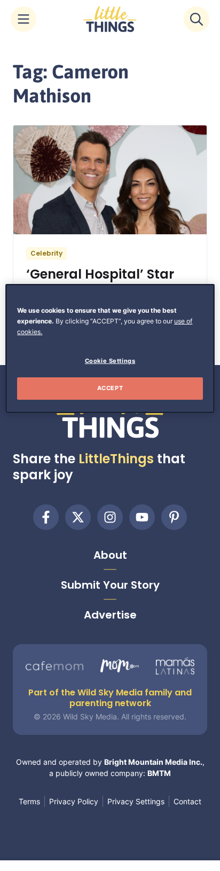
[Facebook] (46, 517)
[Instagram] (110, 517)
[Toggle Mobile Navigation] (23, 19)
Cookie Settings (110, 361)
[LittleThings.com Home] (110, 19)
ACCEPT (110, 388)
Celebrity (46, 253)
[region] (109, 348)
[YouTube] (142, 517)
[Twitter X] (78, 517)
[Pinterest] (174, 517)
